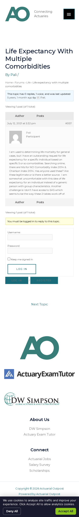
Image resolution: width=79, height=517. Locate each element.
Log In (21, 268)
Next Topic (39, 304)
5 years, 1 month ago (19, 97)
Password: (14, 245)
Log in (17, 280)
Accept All (65, 511)
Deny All (12, 511)
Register (44, 280)
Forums (19, 82)
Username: (14, 232)
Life (28, 82)
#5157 (68, 123)
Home (9, 82)
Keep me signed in (22, 259)
